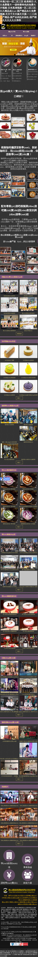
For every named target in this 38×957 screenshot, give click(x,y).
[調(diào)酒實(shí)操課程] (5, 250)
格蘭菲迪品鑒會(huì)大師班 (10, 586)
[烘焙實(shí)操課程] (5, 116)
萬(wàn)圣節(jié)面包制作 (28, 313)
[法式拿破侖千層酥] (9, 351)
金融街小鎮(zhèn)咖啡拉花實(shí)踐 (28, 741)
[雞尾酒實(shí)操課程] (5, 259)
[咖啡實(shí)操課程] (18, 191)
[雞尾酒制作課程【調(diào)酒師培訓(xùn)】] (32, 250)
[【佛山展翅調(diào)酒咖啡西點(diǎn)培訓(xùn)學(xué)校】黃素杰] (9, 831)
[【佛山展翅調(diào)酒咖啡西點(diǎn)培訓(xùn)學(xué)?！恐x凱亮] (9, 814)
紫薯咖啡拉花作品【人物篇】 (28, 524)
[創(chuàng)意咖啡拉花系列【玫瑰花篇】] (28, 498)
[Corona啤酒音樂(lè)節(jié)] (28, 685)
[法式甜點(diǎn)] (32, 117)
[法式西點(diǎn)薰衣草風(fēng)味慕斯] (28, 386)
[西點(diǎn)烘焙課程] (5, 125)
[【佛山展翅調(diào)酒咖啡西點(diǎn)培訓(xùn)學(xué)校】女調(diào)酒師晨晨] (9, 797)
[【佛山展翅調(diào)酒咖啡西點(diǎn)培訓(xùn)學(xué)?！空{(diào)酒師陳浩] (28, 831)
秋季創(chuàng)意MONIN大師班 (9, 552)
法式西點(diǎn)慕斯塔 (9, 395)
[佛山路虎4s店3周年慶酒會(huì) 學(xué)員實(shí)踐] (9, 685)
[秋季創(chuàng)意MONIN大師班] (10, 545)
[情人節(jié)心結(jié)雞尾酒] (28, 607)
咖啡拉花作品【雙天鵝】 (9, 506)
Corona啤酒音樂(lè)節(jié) (28, 694)
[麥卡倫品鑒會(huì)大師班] (28, 562)
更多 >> (19, 398)
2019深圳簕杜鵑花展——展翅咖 (9, 776)
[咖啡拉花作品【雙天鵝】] (9, 498)
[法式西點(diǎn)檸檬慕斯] (9, 369)
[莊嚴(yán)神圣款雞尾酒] (28, 641)
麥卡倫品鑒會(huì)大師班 (28, 569)
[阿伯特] (19, 46)
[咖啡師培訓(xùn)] (32, 62)
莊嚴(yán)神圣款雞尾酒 (28, 648)
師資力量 (27, 883)
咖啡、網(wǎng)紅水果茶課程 (9, 442)
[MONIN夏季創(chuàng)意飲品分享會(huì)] (10, 562)
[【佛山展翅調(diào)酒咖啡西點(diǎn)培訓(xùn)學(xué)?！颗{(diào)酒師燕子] (28, 797)
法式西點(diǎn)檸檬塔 (28, 360)
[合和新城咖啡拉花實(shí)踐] (9, 732)
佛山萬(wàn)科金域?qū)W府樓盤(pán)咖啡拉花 (12, 758)
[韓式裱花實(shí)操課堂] (9, 304)
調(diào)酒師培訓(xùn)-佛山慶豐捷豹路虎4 (11, 711)
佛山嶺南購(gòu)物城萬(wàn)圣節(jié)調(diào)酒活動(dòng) (15, 677)
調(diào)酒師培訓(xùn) (20, 907)
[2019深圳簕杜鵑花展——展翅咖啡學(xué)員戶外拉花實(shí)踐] (9, 767)
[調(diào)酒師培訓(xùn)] (17, 62)
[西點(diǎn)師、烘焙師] (6, 62)
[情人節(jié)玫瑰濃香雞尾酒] (10, 607)
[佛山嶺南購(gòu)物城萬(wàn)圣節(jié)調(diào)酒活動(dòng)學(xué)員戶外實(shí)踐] (9, 668)
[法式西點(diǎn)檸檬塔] (28, 351)
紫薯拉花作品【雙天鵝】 (9, 489)
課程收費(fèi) (19, 35)
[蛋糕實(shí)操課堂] (28, 287)
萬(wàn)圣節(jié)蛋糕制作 (9, 330)
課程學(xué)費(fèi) (9, 883)
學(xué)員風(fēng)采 (26, 32)
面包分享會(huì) (28, 330)
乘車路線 (27, 867)
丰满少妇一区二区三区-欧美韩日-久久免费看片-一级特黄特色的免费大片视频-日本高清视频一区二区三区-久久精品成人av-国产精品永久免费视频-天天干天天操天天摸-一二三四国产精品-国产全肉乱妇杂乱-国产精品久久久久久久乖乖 (18, 11)
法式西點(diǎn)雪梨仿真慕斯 (28, 377)
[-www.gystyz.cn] (19, 27)
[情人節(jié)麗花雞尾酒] (28, 624)
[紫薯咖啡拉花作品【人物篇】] (28, 516)
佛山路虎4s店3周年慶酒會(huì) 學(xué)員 (10, 694)
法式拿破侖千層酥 (9, 360)
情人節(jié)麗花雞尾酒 (28, 631)
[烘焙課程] (5, 134)
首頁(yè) (5, 35)
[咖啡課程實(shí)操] (5, 175)
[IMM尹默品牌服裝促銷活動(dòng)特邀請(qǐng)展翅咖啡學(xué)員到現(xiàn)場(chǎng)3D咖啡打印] (28, 750)
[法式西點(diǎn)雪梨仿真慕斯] (28, 369)
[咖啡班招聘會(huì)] (28, 433)
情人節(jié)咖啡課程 (9, 459)
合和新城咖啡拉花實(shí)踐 (9, 741)
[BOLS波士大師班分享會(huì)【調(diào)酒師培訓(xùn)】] (28, 579)
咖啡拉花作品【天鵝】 (28, 489)
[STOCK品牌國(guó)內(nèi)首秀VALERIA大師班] (28, 545)
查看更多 (19, 333)
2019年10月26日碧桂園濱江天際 (28, 677)
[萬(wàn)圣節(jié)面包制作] (28, 304)
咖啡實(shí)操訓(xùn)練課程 (28, 459)
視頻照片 (33, 35)
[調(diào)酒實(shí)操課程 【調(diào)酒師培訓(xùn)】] (32, 269)
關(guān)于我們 (11, 32)
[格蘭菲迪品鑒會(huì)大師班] (10, 579)
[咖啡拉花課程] (5, 193)
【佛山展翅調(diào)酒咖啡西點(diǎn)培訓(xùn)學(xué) (13, 805)
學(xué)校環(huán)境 (9, 865)
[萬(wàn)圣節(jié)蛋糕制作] (9, 322)
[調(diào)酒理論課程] (18, 255)
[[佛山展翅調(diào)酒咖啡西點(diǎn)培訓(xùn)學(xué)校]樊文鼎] (28, 814)
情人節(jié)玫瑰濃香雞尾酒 (9, 614)
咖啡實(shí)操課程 (9, 424)
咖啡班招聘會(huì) (28, 442)
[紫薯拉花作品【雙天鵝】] (9, 481)
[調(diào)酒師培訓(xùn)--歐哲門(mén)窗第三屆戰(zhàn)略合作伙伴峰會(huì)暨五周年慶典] (28, 703)
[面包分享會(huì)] (28, 322)
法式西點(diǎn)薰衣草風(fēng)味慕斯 (28, 395)
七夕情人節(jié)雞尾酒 (9, 648)
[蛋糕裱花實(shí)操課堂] (9, 287)
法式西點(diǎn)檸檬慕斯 (9, 377)
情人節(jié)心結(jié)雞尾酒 (28, 614)
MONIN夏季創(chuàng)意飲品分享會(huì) (11, 569)
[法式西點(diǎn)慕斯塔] (9, 386)
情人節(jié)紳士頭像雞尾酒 (9, 631)
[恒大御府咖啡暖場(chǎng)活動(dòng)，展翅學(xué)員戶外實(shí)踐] (28, 767)
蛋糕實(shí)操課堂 (28, 296)
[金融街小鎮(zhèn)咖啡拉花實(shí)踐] (28, 732)
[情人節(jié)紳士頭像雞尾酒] (10, 624)
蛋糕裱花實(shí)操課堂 (9, 296)
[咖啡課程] (5, 184)
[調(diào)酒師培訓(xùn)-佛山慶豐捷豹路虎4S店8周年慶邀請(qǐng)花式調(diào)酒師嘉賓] (9, 703)
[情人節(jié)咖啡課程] (9, 450)
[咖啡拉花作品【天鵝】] (28, 481)
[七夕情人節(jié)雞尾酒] (10, 641)
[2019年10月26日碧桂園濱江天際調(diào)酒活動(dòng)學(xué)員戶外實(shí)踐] (28, 668)
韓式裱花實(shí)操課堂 (9, 313)
